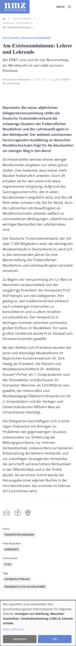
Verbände (11, 549)
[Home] (15, 6)
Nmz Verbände (22, 18)
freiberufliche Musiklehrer (24, 586)
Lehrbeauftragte (17, 579)
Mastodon (28, 513)
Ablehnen (20, 639)
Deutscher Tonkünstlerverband (18, 23)
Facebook (18, 513)
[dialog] (38, 623)
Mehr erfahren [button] (13, 629)
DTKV (7, 564)
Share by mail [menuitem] (6, 513)
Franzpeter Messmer (17, 79)
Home (4, 18)
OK (55, 639)
